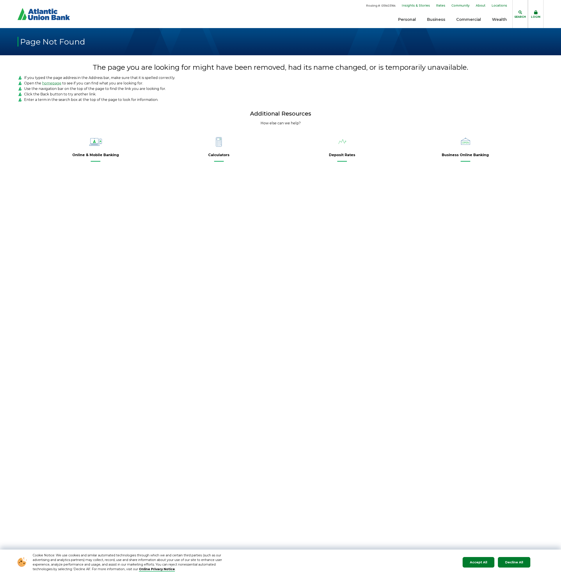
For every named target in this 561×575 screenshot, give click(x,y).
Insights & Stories (416, 5)
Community (460, 5)
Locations (499, 5)
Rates (440, 5)
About (480, 5)
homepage (51, 83)
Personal (407, 19)
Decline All (514, 562)
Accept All (478, 562)
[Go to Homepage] (44, 14)
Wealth (499, 19)
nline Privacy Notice (158, 569)
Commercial (468, 19)
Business (436, 19)
